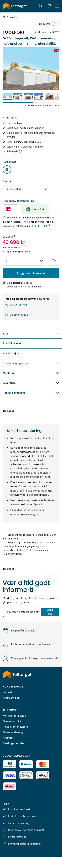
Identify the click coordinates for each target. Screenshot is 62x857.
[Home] (5, 17)
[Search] (41, 6)
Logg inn (50, 612)
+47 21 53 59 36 (39, 226)
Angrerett (8, 738)
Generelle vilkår (12, 721)
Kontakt (7, 692)
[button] (49, 5)
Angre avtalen (11, 698)
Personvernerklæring (15, 727)
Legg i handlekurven (31, 273)
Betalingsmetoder (13, 743)
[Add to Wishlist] (54, 261)
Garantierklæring (13, 732)
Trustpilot (8, 411)
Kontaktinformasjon (14, 716)
